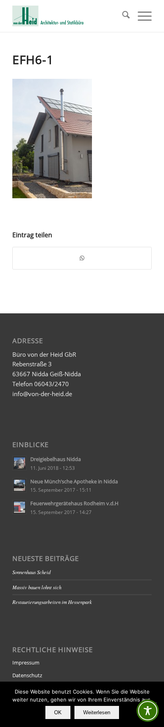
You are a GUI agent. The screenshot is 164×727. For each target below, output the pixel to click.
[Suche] (122, 16)
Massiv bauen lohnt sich (36, 587)
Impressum (25, 662)
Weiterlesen (96, 712)
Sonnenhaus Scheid (31, 572)
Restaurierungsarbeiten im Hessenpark (52, 601)
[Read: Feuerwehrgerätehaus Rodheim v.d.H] (19, 507)
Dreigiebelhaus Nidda (55, 459)
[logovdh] (68, 16)
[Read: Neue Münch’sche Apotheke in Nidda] (19, 485)
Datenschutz (27, 675)
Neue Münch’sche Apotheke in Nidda (74, 481)
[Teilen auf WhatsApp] (82, 258)
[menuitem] (122, 16)
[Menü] (141, 16)
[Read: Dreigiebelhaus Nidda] (19, 463)
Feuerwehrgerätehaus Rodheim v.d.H (74, 503)
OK (58, 712)
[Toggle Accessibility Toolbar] (147, 710)
